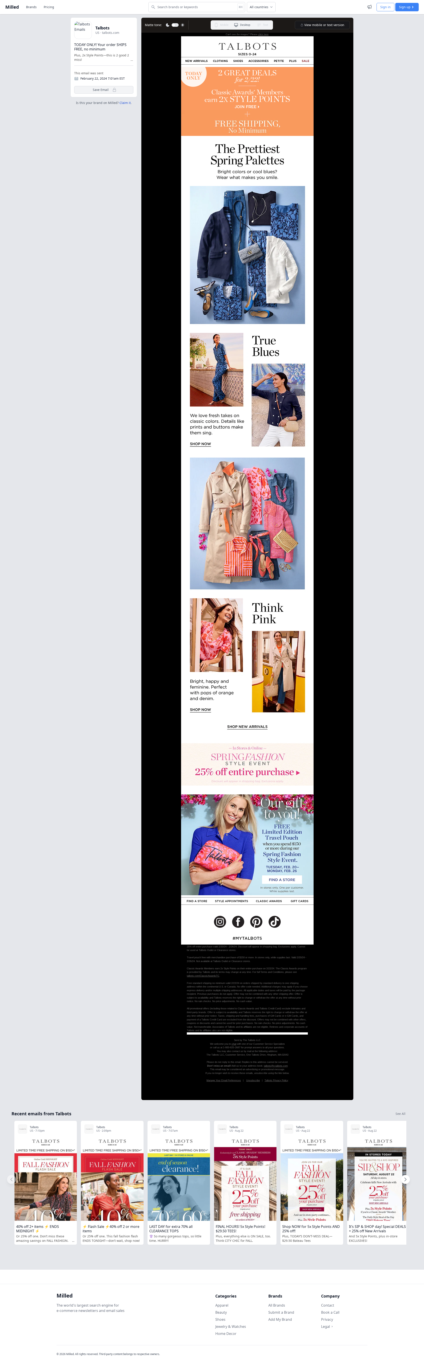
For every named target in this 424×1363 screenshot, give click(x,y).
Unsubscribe (253, 1080)
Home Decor (226, 1333)
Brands (31, 7)
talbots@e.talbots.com (276, 1065)
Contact (327, 1305)
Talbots (102, 28)
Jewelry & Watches (230, 1326)
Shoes (220, 1319)
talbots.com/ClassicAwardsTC (203, 975)
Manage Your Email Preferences (223, 1080)
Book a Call (330, 1312)
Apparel (221, 1305)
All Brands (276, 1305)
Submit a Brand (281, 1312)
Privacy (327, 1319)
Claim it (125, 103)
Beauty (221, 1312)
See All (400, 1114)
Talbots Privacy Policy (276, 1080)
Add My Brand (280, 1319)
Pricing (49, 7)
